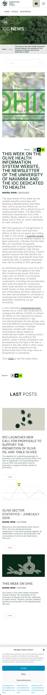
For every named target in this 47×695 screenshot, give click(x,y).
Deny (23, 674)
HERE (11, 358)
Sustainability (25, 11)
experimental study (31, 308)
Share (28, 149)
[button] (44, 650)
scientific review (35, 236)
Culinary (14, 11)
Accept (23, 668)
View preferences (24, 680)
